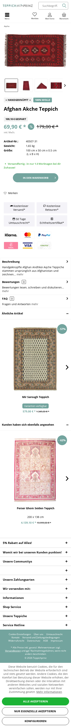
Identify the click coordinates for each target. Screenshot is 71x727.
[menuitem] (64, 16)
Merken (12, 193)
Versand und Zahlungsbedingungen (41, 637)
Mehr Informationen (49, 692)
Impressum (57, 640)
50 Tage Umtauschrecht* (19, 221)
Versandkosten (13, 650)
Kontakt (16, 637)
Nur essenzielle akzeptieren (35, 711)
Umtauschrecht (54, 634)
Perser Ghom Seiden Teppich (35, 508)
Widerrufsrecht (16, 640)
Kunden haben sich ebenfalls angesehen (28, 424)
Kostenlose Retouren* (52, 208)
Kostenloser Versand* (20, 208)
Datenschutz (33, 640)
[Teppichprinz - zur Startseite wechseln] (18, 5)
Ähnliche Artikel (12, 313)
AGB (45, 640)
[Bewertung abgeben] (35, 114)
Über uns (38, 634)
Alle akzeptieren (35, 701)
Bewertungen (11, 282)
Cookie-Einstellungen (20, 634)
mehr (19, 274)
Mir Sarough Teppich (35, 397)
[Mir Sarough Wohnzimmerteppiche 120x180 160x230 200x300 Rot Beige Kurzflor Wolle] (35, 358)
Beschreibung (11, 261)
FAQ (7, 298)
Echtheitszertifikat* (52, 223)
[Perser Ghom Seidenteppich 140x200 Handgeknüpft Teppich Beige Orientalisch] (35, 469)
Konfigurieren (35, 721)
